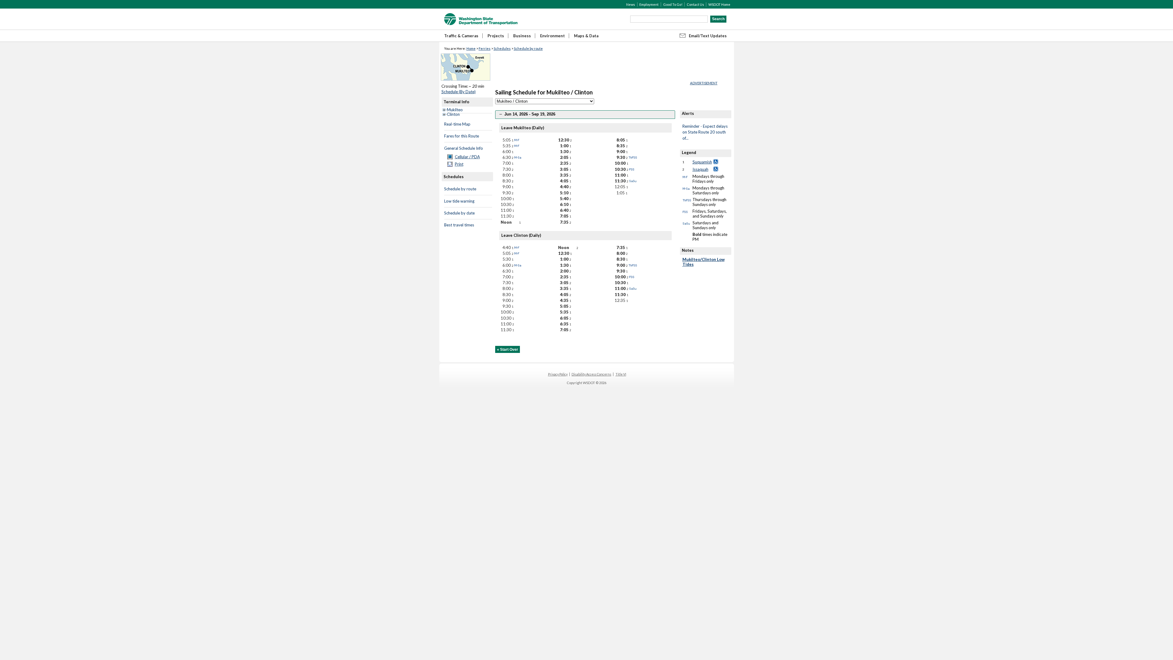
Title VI (621, 374)
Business (522, 35)
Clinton (453, 114)
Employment (649, 4)
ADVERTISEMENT (704, 83)
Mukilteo (455, 109)
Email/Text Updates (708, 35)
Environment (552, 35)
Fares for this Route (461, 136)
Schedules (502, 48)
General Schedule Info (463, 148)
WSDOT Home (719, 4)
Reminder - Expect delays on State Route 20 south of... (705, 132)
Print (459, 164)
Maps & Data (586, 35)
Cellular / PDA (467, 156)
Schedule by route (528, 48)
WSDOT (480, 19)
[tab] (585, 114)
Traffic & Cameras (461, 35)
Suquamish (702, 162)
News (630, 4)
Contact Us (695, 4)
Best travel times (459, 224)
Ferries (485, 48)
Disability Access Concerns (591, 374)
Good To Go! (672, 4)
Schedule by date (459, 213)
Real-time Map (457, 124)
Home (471, 48)
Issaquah (700, 169)
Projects (496, 35)
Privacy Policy (558, 374)
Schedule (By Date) (458, 91)
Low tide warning (459, 201)
